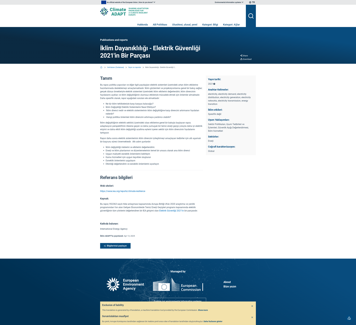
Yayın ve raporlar (134, 67)
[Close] (252, 306)
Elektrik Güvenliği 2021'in (171, 210)
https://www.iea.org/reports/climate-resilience (122, 191)
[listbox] (128, 2)
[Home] (101, 67)
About (227, 282)
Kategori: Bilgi (210, 24)
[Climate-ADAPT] (172, 12)
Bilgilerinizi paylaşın (117, 245)
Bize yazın (229, 286)
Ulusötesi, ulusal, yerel (184, 24)
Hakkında (142, 24)
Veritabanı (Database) (115, 67)
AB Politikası (160, 24)
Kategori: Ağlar (231, 24)
